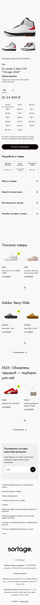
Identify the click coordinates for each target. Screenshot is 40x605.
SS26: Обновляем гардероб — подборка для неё (19, 372)
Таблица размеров (9, 76)
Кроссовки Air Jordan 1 (21, 59)
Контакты (5, 505)
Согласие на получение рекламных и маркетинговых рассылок (19, 523)
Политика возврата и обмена (11, 491)
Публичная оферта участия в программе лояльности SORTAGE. (19, 510)
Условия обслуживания (9, 496)
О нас (4, 533)
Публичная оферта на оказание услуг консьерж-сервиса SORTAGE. (18, 517)
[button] (25, 287)
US (4, 90)
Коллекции (6, 59)
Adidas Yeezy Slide (16, 302)
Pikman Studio (25, 601)
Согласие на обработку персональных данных (18, 529)
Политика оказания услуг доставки (13, 500)
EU (13, 90)
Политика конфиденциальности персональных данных (17, 486)
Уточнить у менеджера (20, 147)
